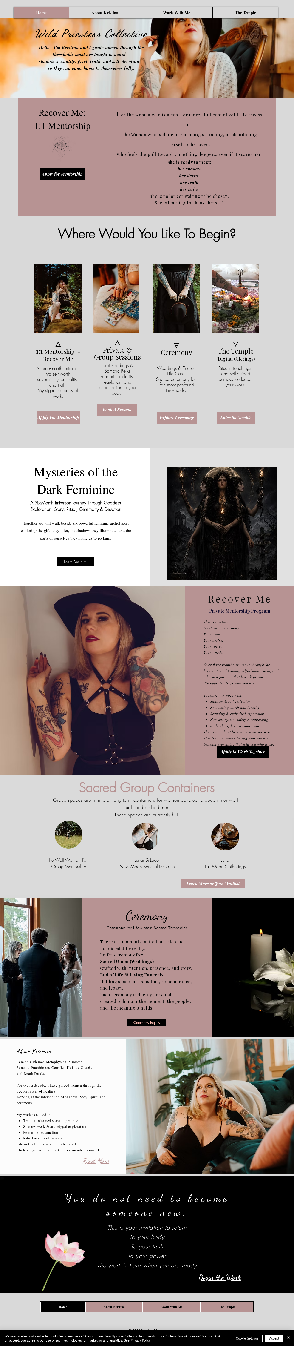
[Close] (288, 1338)
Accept (274, 1338)
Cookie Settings (247, 1338)
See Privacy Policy (137, 1340)
